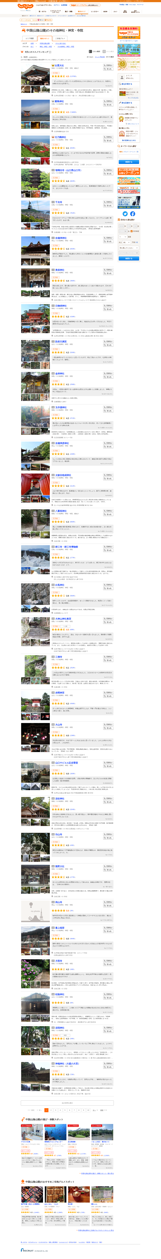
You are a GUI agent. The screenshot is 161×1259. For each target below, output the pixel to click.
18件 (72, 969)
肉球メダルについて (133, 124)
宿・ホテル (24, 1242)
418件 (72, 317)
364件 (106, 1212)
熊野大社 (59, 866)
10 (88, 1110)
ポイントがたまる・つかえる (29, 20)
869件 (72, 522)
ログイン (57, 5)
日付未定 (136, 231)
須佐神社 (59, 798)
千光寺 (58, 202)
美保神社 (59, 270)
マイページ (140, 4)
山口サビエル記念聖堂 (66, 763)
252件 (72, 668)
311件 (72, 486)
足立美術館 (71, 1142)
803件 (72, 148)
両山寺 (58, 902)
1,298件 (59, 1212)
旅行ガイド (33, 15)
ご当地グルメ (60, 38)
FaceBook (132, 213)
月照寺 (58, 961)
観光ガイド (40, 15)
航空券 (105, 11)
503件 (36, 1154)
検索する (128, 162)
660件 (72, 181)
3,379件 (73, 76)
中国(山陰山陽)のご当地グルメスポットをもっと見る (96, 1230)
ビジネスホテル (43, 1242)
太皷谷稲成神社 (63, 475)
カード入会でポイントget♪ (129, 41)
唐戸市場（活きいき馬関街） (31, 1204)
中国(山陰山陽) (45, 43)
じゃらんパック (55, 11)
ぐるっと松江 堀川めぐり (100, 1142)
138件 (72, 735)
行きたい (108, 65)
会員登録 (64, 5)
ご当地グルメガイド (50, 15)
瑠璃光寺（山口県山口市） (69, 170)
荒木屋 (70, 1204)
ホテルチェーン (32, 1242)
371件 (72, 418)
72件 (72, 1074)
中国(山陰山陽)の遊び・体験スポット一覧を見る (97, 1173)
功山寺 (58, 834)
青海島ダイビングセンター (54, 1142)
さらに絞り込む (60, 43)
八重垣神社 (61, 511)
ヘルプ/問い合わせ (138, 1)
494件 (72, 939)
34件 (72, 1039)
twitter (125, 213)
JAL (72, 1242)
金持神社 (59, 373)
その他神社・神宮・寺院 (65, 46)
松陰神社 (59, 994)
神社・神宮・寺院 (46, 46)
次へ (94, 1110)
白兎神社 (59, 585)
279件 (59, 1155)
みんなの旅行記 (81, 15)
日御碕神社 (61, 306)
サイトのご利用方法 (125, 1)
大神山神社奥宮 (63, 619)
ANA (75, 1242)
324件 (72, 809)
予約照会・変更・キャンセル (127, 4)
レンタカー (95, 11)
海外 (125, 11)
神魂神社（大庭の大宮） (67, 1063)
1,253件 (106, 1155)
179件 (82, 1212)
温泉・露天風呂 (53, 1242)
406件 (72, 703)
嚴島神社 (59, 101)
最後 (101, 1110)
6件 (71, 1003)
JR (70, 1242)
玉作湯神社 (61, 407)
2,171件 (83, 1154)
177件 (72, 558)
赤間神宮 (59, 692)
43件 (72, 845)
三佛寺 (58, 657)
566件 (72, 596)
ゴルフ (115, 11)
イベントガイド (62, 15)
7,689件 (73, 112)
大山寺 (58, 724)
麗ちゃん (94, 1204)
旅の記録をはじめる (129, 140)
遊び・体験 (68, 11)
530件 (72, 352)
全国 (32, 43)
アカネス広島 (25, 1142)
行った (108, 69)
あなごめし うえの (51, 1204)
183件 (72, 774)
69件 (72, 630)
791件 (72, 213)
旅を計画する (127, 84)
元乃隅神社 (60, 137)
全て (32, 46)
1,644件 (36, 1212)
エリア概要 (30, 38)
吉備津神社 (61, 238)
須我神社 (59, 1028)
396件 (72, 281)
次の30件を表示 (67, 1103)
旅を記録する (127, 103)
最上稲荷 (59, 928)
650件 (72, 249)
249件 (72, 454)
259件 (72, 384)
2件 (71, 911)
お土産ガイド (71, 15)
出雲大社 (59, 65)
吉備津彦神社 (62, 443)
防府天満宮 (61, 341)
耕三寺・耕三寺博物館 (66, 547)
